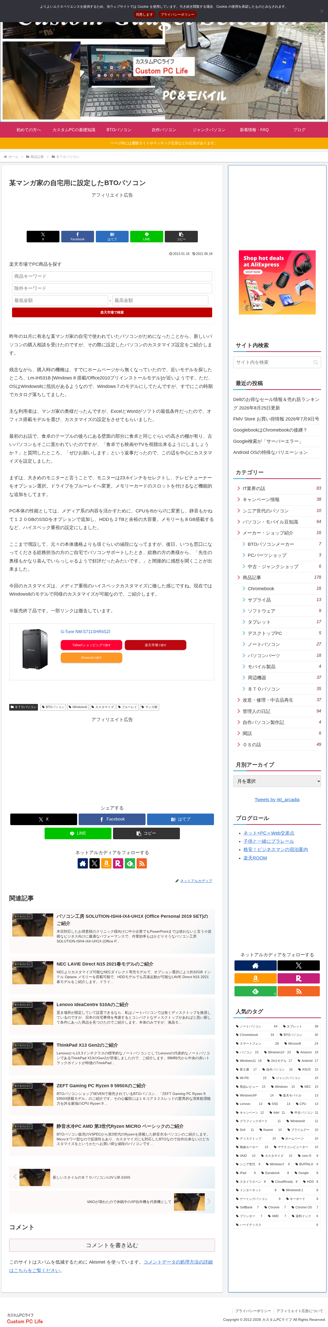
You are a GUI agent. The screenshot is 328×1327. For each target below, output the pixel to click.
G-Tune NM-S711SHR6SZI (85, 631)
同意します (144, 14)
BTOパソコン (55, 707)
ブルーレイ (129, 707)
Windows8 (80, 707)
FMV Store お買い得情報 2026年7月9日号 (276, 419)
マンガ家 (151, 707)
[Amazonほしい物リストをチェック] (106, 863)
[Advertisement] (112, 210)
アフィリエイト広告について (299, 1311)
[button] (181, 236)
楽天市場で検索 (112, 312)
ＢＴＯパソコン (25, 707)
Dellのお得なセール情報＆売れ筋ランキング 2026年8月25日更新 (276, 403)
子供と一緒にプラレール (268, 841)
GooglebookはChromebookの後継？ (270, 430)
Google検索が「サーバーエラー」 (268, 441)
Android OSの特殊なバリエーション (270, 452)
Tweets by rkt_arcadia (277, 799)
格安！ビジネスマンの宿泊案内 (275, 849)
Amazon (87, 658)
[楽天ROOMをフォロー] (118, 863)
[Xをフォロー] (94, 863)
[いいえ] (321, 11)
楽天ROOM (255, 858)
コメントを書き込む (112, 1245)
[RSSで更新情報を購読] (142, 863)
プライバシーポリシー (253, 1311)
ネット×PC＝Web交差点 (268, 833)
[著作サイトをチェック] (83, 863)
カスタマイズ (104, 707)
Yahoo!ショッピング (87, 645)
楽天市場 (151, 645)
